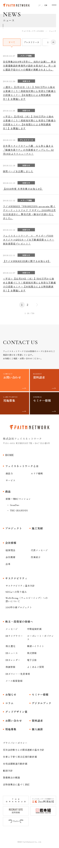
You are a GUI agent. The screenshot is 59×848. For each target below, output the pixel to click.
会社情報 (10, 542)
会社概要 (10, 557)
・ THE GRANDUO (17, 510)
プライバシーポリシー (15, 742)
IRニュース (12, 653)
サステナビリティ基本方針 (20, 585)
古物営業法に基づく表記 (16, 784)
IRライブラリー (14, 635)
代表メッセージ (39, 550)
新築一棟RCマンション (18, 498)
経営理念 (10, 550)
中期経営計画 (34, 629)
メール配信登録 (14, 680)
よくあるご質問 (35, 667)
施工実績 (37, 528)
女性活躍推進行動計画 (15, 763)
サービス (10, 480)
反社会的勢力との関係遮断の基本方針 (23, 749)
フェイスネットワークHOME (33, 31)
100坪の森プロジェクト (19, 607)
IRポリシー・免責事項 (18, 673)
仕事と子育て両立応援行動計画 (20, 756)
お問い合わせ (13, 720)
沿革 (8, 564)
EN (45, 5)
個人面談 (37, 729)
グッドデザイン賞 (16, 711)
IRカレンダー (13, 660)
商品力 (9, 473)
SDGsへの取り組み (16, 591)
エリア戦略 (37, 473)
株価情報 (10, 667)
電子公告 (32, 660)
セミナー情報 (40, 694)
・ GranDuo (13, 505)
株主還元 (10, 646)
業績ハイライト (35, 646)
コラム (9, 703)
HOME (9, 455)
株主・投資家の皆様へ (19, 621)
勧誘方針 (8, 770)
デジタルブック (41, 703)
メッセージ (12, 629)
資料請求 (37, 720)
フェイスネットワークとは (22, 466)
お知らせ (10, 694)
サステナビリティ (16, 578)
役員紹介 (35, 557)
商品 (8, 491)
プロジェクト (13, 528)
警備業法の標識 (11, 777)
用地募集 (10, 729)
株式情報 (32, 653)
